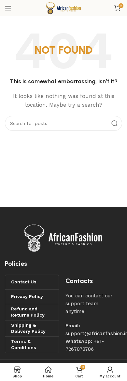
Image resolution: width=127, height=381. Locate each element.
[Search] (114, 123)
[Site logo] (63, 8)
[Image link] (63, 237)
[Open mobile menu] (8, 8)
